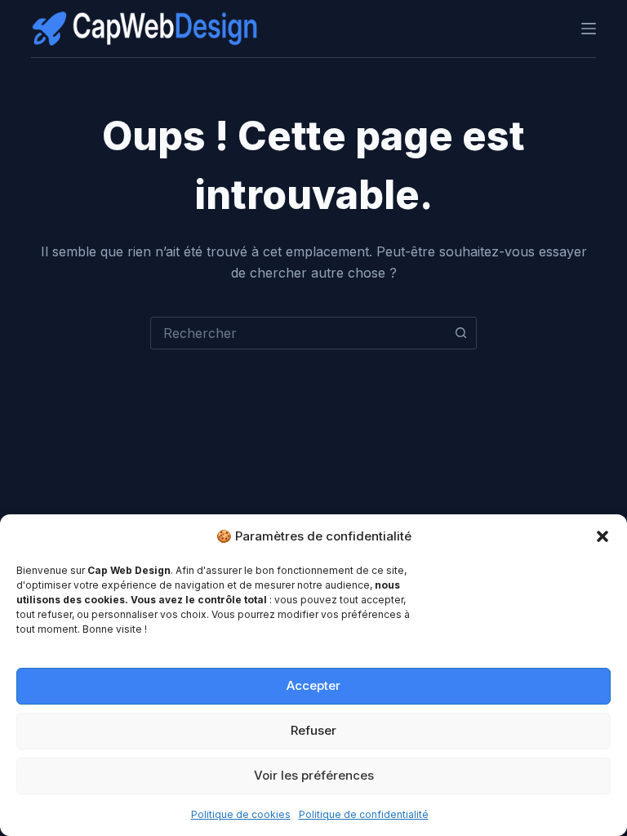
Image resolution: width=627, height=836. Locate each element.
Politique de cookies (241, 814)
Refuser (313, 730)
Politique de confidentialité (364, 814)
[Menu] (588, 28)
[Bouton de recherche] (460, 333)
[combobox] (298, 333)
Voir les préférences (314, 775)
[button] (602, 536)
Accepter (313, 685)
